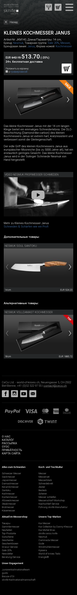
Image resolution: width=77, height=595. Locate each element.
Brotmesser (8, 507)
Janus (31, 46)
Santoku (6, 490)
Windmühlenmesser (49, 546)
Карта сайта (11, 453)
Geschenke (7, 540)
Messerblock (45, 480)
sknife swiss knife (47, 533)
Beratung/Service (11, 557)
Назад (14, 22)
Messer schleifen (47, 497)
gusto (5, 573)
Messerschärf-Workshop (51, 500)
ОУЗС (5, 446)
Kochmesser (64, 46)
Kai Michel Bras (46, 530)
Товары (6, 523)
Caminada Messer (48, 540)
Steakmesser (9, 503)
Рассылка (9, 443)
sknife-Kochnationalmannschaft (19, 579)
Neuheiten (7, 530)
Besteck (42, 490)
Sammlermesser (10, 526)
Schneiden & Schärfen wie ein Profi (26, 226)
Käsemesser (8, 510)
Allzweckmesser (10, 500)
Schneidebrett (45, 483)
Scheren (42, 493)
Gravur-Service (10, 546)
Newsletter (7, 553)
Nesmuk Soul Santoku (21, 246)
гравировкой (18, 71)
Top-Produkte (9, 533)
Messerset (44, 476)
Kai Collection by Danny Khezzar (55, 526)
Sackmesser (8, 476)
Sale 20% (53, 43)
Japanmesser (9, 480)
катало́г (8, 440)
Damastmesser (10, 483)
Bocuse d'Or (8, 576)
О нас (6, 436)
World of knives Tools (49, 553)
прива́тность (12, 450)
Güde (41, 543)
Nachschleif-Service (48, 503)
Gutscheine (7, 536)
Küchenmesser (9, 497)
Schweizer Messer (11, 473)
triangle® (43, 557)
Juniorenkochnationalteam (16, 569)
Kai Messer (44, 523)
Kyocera (42, 550)
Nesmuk (18, 43)
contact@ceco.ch (55, 385)
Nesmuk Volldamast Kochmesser (29, 312)
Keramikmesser (10, 486)
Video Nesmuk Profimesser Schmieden (31, 174)
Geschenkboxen (10, 543)
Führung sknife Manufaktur (53, 507)
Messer (65, 43)
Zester (41, 486)
